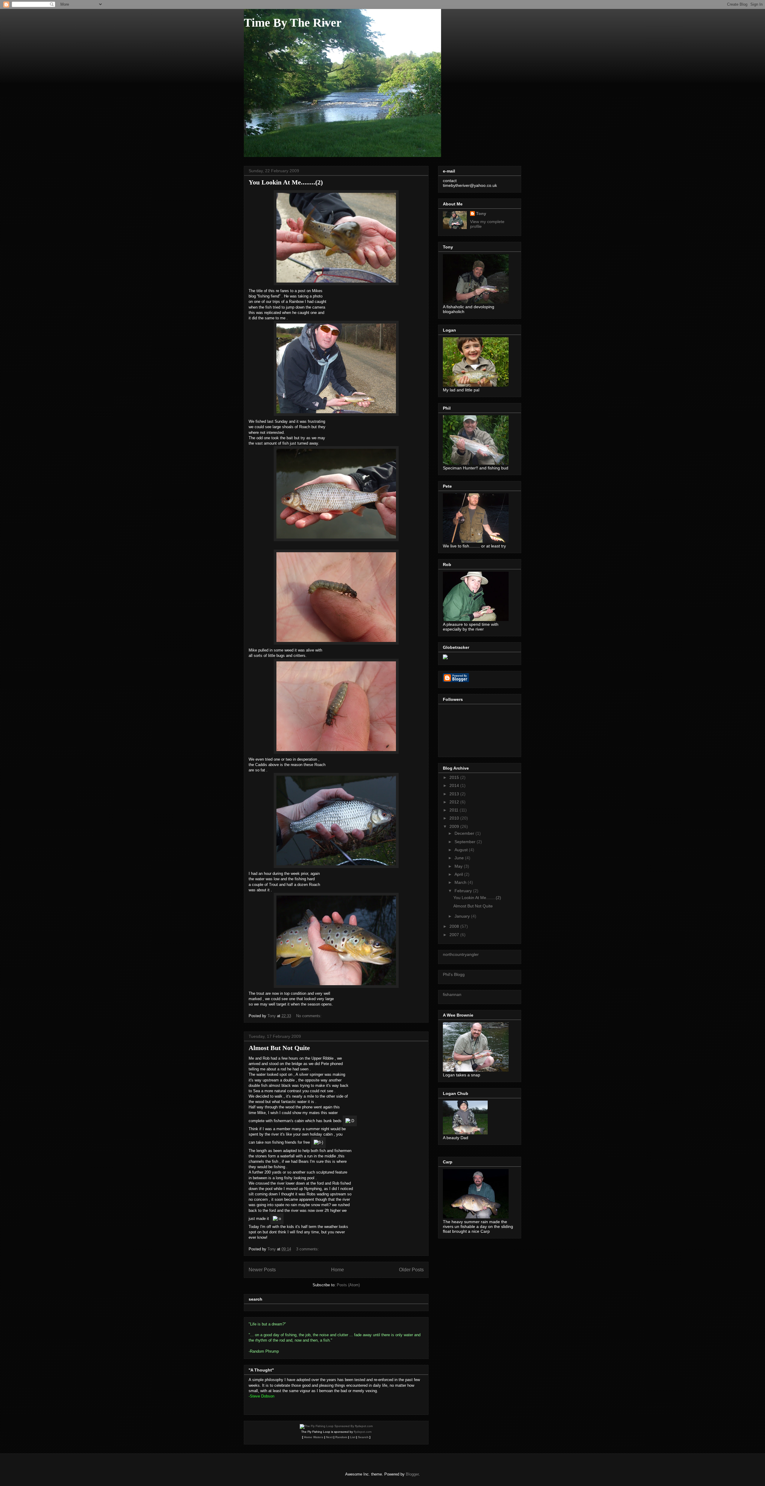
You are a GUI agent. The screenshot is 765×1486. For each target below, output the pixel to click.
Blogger (412, 1474)
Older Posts (411, 1269)
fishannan (452, 994)
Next (329, 1437)
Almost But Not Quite (279, 1048)
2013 (454, 793)
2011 (454, 810)
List (352, 1437)
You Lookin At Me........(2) (286, 182)
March (461, 882)
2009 (454, 826)
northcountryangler (461, 954)
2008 (454, 926)
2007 (454, 934)
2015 (454, 777)
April (459, 874)
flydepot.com (362, 1431)
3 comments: (308, 1249)
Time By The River (293, 22)
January (463, 916)
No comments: (309, 1016)
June (460, 857)
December (465, 833)
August (462, 849)
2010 (454, 818)
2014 (454, 785)
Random (341, 1437)
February (464, 890)
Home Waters (313, 1437)
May (459, 866)
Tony (481, 213)
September (466, 841)
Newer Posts (262, 1269)
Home (337, 1269)
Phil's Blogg (454, 974)
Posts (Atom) (348, 1285)
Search (363, 1437)
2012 (454, 802)
